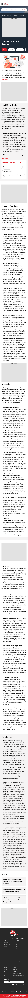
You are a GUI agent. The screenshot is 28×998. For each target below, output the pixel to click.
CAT (5, 961)
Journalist (15, 971)
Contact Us (11, 991)
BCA (16, 942)
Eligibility (12, 49)
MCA (17, 946)
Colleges (6, 942)
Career (9, 15)
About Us (25, 991)
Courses (6, 948)
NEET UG (5, 967)
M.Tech (17, 948)
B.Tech (17, 940)
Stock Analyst (16, 965)
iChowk (20, 0)
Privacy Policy (4, 991)
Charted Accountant (17, 963)
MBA (17, 944)
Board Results (7, 955)
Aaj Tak (9, 0)
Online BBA (18, 955)
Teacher (15, 969)
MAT (5, 973)
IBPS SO (5, 969)
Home (4, 15)
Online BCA (18, 953)
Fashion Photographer (18, 975)
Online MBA (18, 951)
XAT (4, 975)
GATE (5, 963)
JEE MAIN (6, 965)
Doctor (14, 967)
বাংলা (13, 0)
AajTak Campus (4, 0)
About (4, 49)
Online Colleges (7, 944)
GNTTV (16, 0)
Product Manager (17, 973)
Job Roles (20, 49)
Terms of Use (18, 991)
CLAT (5, 971)
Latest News (6, 953)
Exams (5, 946)
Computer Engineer (17, 961)
